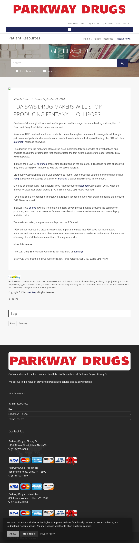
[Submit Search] (122, 63)
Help (83, 23)
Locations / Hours (17, 414)
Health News (27, 71)
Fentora (62, 178)
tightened (42, 163)
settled (32, 207)
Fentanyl (23, 323)
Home (86, 38)
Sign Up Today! (112, 23)
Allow (12, 533)
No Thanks (29, 533)
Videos (52, 71)
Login (126, 23)
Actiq (16, 178)
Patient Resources (103, 38)
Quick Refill (95, 23)
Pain (12, 323)
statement (19, 141)
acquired (84, 185)
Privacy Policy (16, 419)
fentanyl (78, 251)
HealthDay (31, 292)
